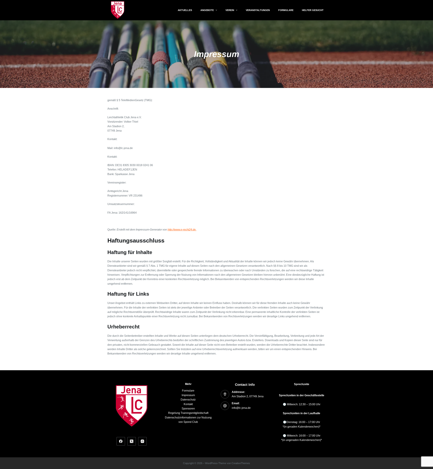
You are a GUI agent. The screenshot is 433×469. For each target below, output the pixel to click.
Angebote (207, 10)
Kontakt (188, 404)
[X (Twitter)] (131, 441)
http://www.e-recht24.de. (182, 229)
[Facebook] (121, 441)
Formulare (285, 10)
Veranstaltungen (258, 10)
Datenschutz (188, 399)
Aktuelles (185, 10)
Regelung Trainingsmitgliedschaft (188, 412)
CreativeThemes (241, 463)
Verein (229, 10)
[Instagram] (142, 441)
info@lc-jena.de (241, 407)
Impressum (188, 395)
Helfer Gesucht (313, 10)
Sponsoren (188, 408)
